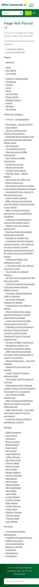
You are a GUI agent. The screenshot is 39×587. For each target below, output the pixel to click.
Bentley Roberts (13, 472)
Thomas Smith (12, 518)
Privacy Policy (12, 97)
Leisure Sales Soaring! (16, 198)
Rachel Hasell (12, 445)
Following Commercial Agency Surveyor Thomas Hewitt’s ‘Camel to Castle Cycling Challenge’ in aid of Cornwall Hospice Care (19, 333)
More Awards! (12, 146)
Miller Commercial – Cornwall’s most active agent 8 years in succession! (19, 413)
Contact (9, 85)
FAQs (8, 67)
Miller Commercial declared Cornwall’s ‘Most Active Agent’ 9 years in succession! (18, 355)
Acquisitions (11, 556)
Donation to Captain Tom (17, 238)
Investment (11, 550)
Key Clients (11, 70)
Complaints (11, 82)
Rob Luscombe (13, 442)
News (8, 91)
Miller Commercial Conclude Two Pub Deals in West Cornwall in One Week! (19, 204)
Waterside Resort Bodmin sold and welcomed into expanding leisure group (19, 140)
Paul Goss (10, 439)
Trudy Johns (11, 509)
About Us (10, 62)
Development (12, 553)
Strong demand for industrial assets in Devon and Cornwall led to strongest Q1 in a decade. (19, 388)
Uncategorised (22, 119)
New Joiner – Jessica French (19, 124)
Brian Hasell (11, 448)
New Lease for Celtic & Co (18, 180)
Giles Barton (11, 479)
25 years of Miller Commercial (19, 342)
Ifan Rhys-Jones (13, 460)
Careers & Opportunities (17, 79)
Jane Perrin (11, 494)
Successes (11, 109)
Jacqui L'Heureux (14, 475)
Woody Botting (12, 485)
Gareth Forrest (12, 466)
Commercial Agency (15, 544)
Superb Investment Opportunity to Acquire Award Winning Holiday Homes (19, 287)
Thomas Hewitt (13, 515)
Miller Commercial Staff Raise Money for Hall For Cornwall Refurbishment (18, 404)
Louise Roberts (13, 497)
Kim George (11, 451)
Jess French (11, 436)
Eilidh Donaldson (13, 432)
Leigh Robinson (13, 454)
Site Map (10, 106)
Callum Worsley (13, 457)
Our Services (12, 94)
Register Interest (13, 100)
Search (9, 103)
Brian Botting (12, 503)
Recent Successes (14, 164)
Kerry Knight (11, 469)
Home (8, 88)
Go (28, 13)
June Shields (12, 522)
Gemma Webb (12, 463)
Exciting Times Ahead (16, 170)
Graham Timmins (14, 512)
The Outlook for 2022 (15, 149)
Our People (11, 73)
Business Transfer (14, 547)
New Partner (11, 127)
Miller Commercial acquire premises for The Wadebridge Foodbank (18, 213)
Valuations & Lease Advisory (19, 538)
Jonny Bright (11, 482)
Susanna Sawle (13, 500)
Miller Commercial (14, 4)
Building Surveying (14, 541)
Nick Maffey (11, 491)
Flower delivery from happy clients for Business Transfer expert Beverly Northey (17, 315)
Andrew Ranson (13, 506)
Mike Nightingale (13, 488)
